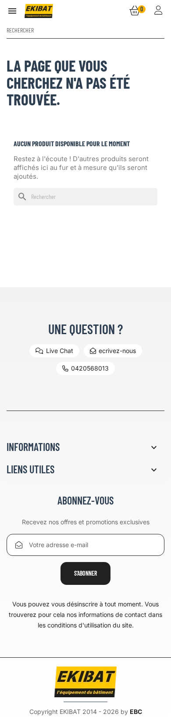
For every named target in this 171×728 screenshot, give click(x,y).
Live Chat (59, 350)
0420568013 (90, 368)
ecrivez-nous (117, 350)
